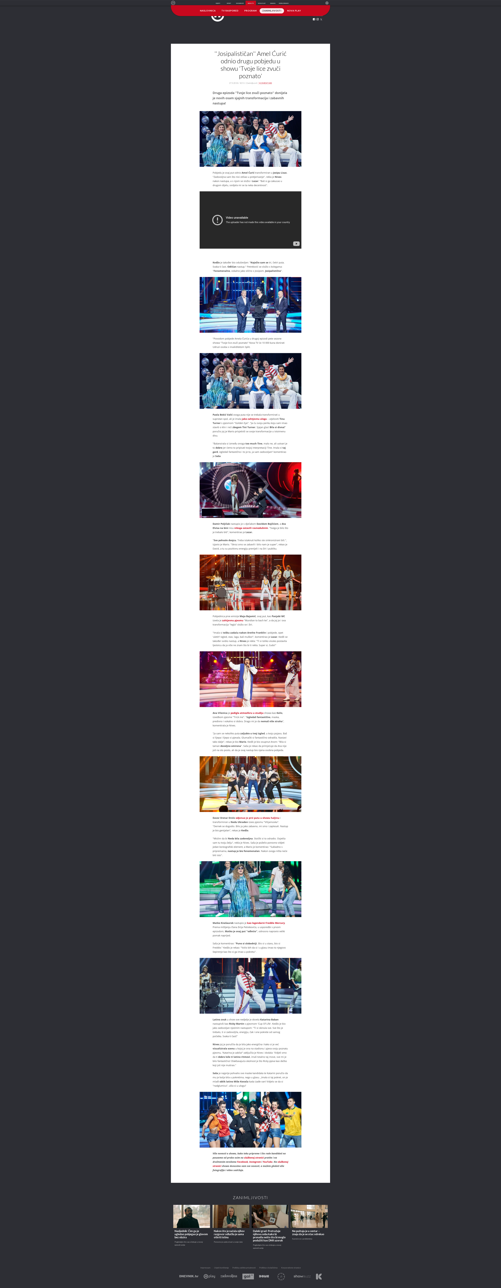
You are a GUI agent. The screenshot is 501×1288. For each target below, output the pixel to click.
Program (250, 11)
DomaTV (264, 1276)
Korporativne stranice (291, 1268)
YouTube (267, 1161)
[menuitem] (327, 3)
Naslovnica (208, 11)
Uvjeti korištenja (221, 1268)
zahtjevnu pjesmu (233, 620)
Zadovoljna (228, 1276)
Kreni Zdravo (319, 1276)
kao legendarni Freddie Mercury (266, 922)
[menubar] (327, 3)
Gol (248, 1276)
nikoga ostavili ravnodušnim (251, 528)
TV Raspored (229, 11)
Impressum (205, 1268)
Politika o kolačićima (268, 1268)
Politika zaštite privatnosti (244, 1268)
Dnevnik (188, 1276)
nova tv (251, 3)
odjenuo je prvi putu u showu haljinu (257, 817)
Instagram (255, 1161)
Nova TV (174, 3)
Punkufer (281, 1276)
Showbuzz (302, 1276)
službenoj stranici (254, 1157)
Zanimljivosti (271, 11)
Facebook (242, 1161)
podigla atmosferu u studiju (247, 712)
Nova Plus (209, 1276)
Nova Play (294, 11)
